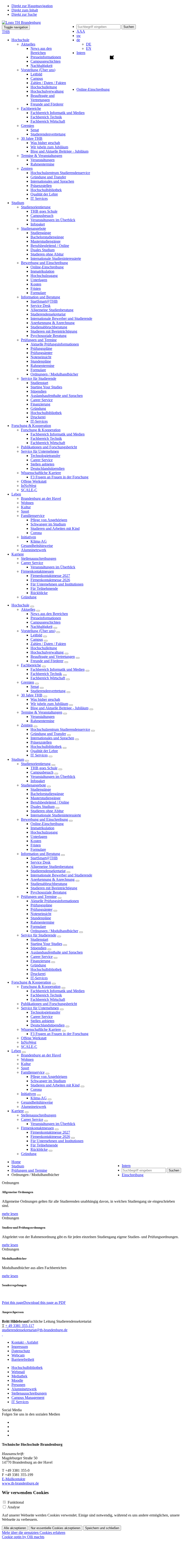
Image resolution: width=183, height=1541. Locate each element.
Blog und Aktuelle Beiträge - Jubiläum (59, 151)
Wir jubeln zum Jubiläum (49, 147)
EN (88, 48)
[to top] (2, 1334)
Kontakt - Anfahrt (24, 1342)
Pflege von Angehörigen (48, 520)
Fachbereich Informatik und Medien (57, 113)
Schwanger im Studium (48, 524)
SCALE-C (29, 490)
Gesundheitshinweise (37, 546)
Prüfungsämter (41, 353)
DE (88, 44)
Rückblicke (39, 593)
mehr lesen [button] (10, 1214)
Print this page (12, 1303)
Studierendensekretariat (48, 314)
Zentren (27, 725)
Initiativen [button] (28, 537)
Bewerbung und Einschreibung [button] (44, 263)
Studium (17, 759)
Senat (34, 130)
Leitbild (36, 74)
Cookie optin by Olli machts (23, 1537)
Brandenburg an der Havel (41, 498)
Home (16, 1162)
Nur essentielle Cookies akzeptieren (55, 1528)
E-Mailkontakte (13, 1479)
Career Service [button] (32, 563)
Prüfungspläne (41, 348)
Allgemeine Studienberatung (51, 310)
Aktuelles (28, 609)
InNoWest (28, 486)
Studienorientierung (36, 764)
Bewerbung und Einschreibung (44, 819)
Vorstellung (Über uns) (38, 631)
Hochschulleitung (43, 87)
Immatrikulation (42, 271)
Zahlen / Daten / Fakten (48, 83)
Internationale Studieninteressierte (55, 258)
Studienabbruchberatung (48, 327)
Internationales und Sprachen (52, 181)
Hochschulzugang (44, 276)
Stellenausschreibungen (38, 558)
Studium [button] (17, 203)
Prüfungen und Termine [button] (39, 340)
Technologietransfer (45, 456)
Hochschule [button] (20, 40)
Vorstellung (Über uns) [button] (38, 70)
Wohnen (27, 503)
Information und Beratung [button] (40, 297)
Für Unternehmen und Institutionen (56, 584)
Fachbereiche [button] (31, 108)
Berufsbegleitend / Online (49, 246)
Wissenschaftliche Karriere (41, 1029)
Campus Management (27, 1398)
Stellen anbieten (42, 464)
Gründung (38, 408)
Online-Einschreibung (47, 267)
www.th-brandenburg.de (20, 1483)
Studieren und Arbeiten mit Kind (55, 528)
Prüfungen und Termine (39, 897)
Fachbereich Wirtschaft (47, 121)
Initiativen (28, 1094)
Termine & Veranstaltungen (41, 712)
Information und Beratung (40, 854)
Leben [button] (16, 494)
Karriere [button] (17, 554)
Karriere (17, 1111)
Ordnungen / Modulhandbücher (54, 374)
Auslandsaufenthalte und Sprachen (56, 396)
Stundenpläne (40, 361)
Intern (80, 53)
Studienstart (39, 383)
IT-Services (39, 421)
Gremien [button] (27, 126)
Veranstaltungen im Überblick (52, 220)
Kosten (35, 284)
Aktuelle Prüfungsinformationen (54, 344)
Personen (18, 1385)
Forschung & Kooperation (31, 982)
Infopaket (37, 224)
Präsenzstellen (41, 186)
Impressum (19, 1347)
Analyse (13, 1507)
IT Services (39, 198)
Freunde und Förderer (46, 104)
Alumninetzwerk (33, 550)
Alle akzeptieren (15, 1528)
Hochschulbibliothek (46, 190)
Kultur (26, 507)
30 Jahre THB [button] (31, 138)
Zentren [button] (27, 168)
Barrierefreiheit (22, 1359)
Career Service (41, 400)
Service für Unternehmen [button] (40, 451)
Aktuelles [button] (28, 44)
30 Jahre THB (31, 695)
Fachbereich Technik (46, 117)
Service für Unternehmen (40, 1008)
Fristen (35, 288)
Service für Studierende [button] (38, 378)
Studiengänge (40, 233)
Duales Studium (42, 250)
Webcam (18, 1355)
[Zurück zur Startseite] (21, 22)
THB (6, 32)
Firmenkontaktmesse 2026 (50, 580)
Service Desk (40, 306)
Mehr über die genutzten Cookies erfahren (33, 1533)
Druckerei (38, 417)
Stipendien (38, 391)
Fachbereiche (31, 665)
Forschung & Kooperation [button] (31, 426)
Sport (25, 511)
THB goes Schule (43, 211)
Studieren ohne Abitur (47, 254)
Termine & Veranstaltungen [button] (41, 156)
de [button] (78, 40)
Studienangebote (33, 785)
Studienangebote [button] (33, 228)
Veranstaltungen (42, 160)
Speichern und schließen (102, 1528)
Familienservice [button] (33, 516)
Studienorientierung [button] (36, 207)
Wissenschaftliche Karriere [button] (41, 473)
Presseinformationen (45, 57)
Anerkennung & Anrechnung (52, 323)
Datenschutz (20, 1351)
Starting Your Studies (46, 387)
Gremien (27, 682)
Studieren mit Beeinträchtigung (53, 331)
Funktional (16, 1502)
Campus (36, 78)
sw (78, 36)
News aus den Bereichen (41, 50)
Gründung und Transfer (48, 177)
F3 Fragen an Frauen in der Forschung (59, 477)
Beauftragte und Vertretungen (42, 98)
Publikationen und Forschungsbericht (49, 447)
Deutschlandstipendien (47, 468)
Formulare (38, 293)
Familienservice (33, 1072)
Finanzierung (40, 404)
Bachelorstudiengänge (47, 237)
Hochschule (20, 605)
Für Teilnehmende (44, 588)
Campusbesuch (41, 216)
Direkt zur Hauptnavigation (32, 6)
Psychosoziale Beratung (48, 336)
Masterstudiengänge (45, 241)
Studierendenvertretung (48, 134)
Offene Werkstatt (33, 481)
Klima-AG (38, 541)
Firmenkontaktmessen (37, 1128)
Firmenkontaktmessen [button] (37, 571)
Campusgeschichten (45, 61)
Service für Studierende (38, 935)
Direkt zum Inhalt (24, 10)
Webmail (18, 1372)
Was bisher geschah (45, 143)
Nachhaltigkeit (41, 66)
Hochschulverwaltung (47, 91)
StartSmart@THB (44, 301)
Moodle (17, 1380)
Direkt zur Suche (24, 14)
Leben (16, 1051)
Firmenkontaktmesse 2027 (50, 576)
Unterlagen (38, 280)
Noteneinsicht (40, 357)
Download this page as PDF (44, 1303)
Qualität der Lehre (44, 194)
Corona (36, 533)
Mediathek (19, 1376)
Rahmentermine (42, 164)
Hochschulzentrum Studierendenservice (60, 173)
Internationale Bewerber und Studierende (61, 318)
